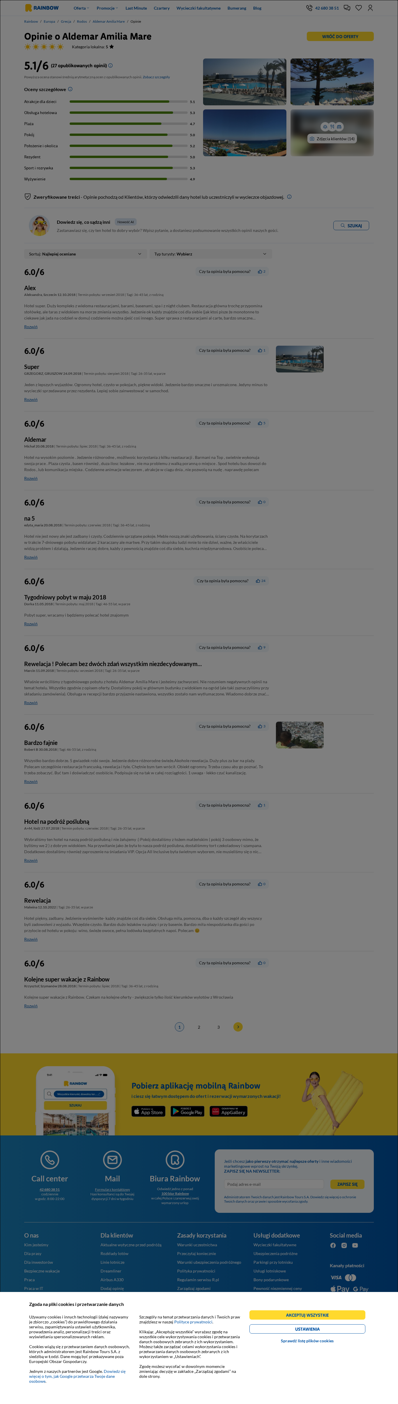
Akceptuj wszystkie (310, 1316)
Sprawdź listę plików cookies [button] (307, 1340)
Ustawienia (317, 1330)
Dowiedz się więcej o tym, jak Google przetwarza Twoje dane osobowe (77, 1376)
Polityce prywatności (193, 1321)
